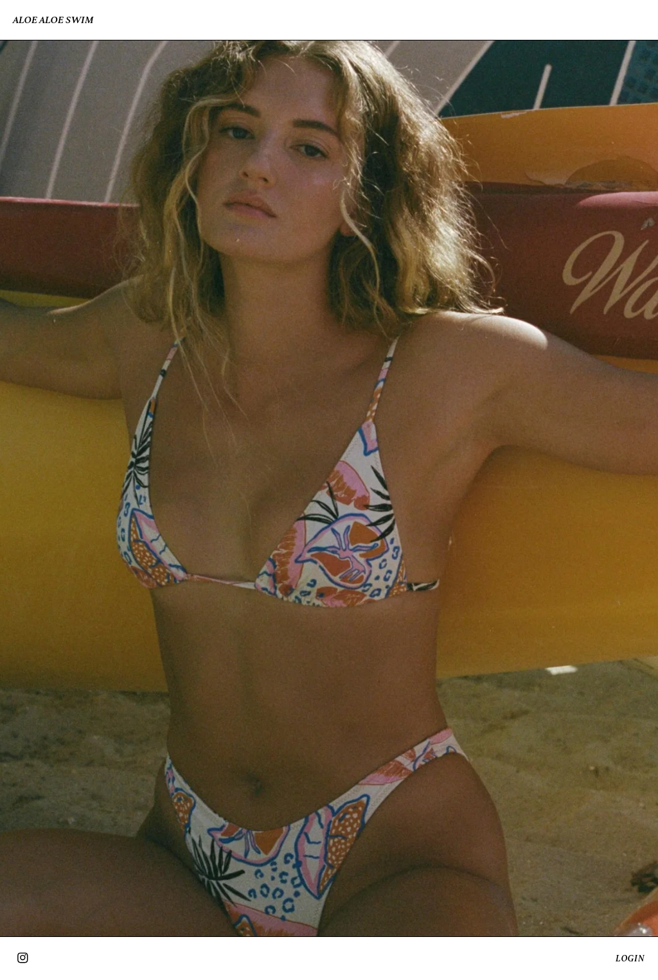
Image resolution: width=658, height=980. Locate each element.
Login (630, 958)
